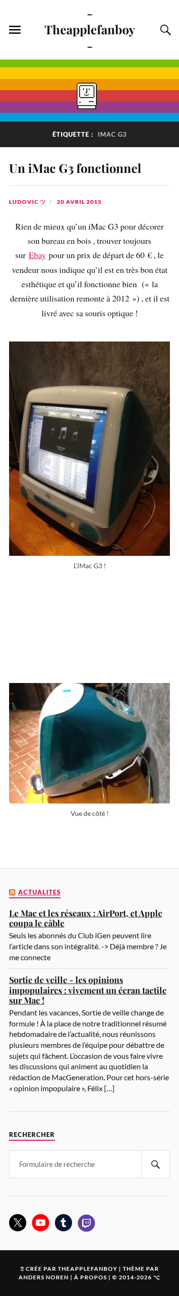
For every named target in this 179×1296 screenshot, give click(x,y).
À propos (90, 1277)
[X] (17, 1222)
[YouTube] (40, 1222)
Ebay (37, 255)
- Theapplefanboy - (89, 29)
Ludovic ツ (27, 201)
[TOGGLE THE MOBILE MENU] (15, 30)
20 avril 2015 (79, 201)
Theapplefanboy (87, 1268)
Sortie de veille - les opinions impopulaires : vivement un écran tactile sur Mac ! (88, 990)
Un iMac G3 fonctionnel (75, 168)
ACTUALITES (39, 892)
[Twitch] (86, 1223)
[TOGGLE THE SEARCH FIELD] (164, 30)
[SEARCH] (155, 1164)
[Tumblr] (63, 1222)
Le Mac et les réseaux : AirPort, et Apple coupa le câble (85, 918)
